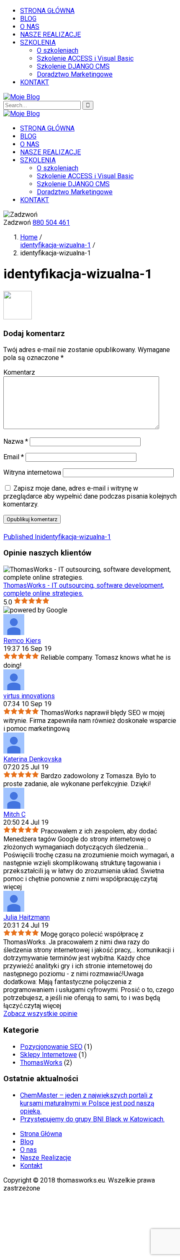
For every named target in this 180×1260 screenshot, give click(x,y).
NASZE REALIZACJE (50, 35)
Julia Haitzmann (26, 917)
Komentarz (19, 372)
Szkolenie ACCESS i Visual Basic (85, 58)
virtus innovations (29, 696)
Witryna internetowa (32, 472)
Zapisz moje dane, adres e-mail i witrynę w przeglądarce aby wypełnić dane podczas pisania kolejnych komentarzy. (90, 496)
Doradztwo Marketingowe (75, 74)
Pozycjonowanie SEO (51, 1047)
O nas (28, 1150)
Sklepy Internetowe (48, 1055)
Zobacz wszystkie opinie (40, 1014)
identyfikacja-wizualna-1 (55, 245)
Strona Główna (41, 1134)
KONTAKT (34, 82)
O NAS (29, 27)
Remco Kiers (22, 641)
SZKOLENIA (38, 42)
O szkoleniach (57, 50)
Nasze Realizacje (45, 1158)
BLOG (28, 19)
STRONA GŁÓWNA (47, 11)
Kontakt (31, 1166)
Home (29, 237)
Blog (26, 1142)
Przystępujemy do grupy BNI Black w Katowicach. (92, 1119)
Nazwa (15, 441)
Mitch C (14, 814)
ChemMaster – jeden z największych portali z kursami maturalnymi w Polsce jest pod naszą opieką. (87, 1103)
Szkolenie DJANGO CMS (73, 66)
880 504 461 (51, 222)
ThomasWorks (41, 1063)
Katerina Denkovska (32, 759)
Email (13, 457)
